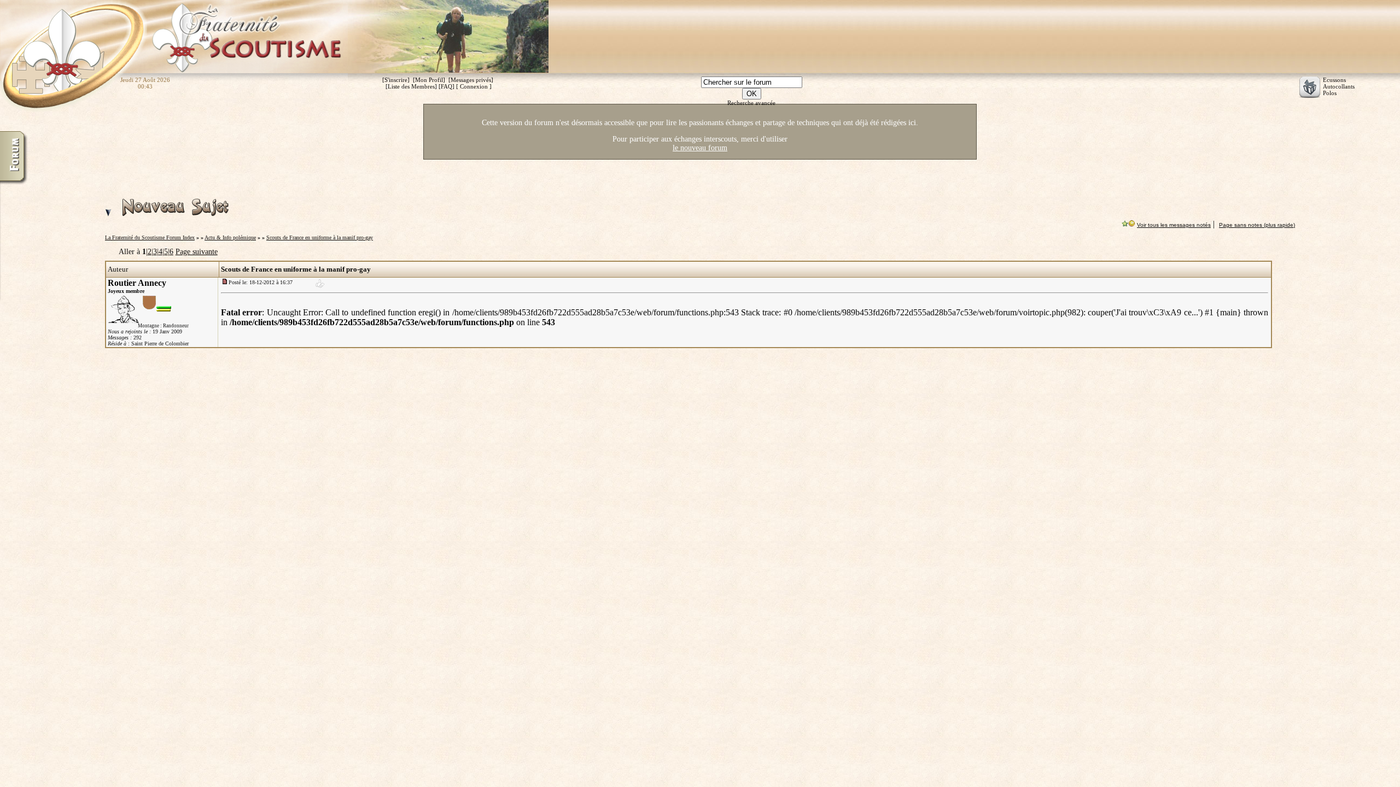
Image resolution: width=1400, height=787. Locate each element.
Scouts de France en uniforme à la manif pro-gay (319, 237)
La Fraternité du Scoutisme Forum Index (150, 237)
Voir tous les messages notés (1174, 225)
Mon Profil (429, 80)
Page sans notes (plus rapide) (1257, 225)
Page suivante (197, 252)
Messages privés (471, 80)
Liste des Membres (411, 86)
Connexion (474, 86)
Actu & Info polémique (230, 237)
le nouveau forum (700, 148)
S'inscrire (395, 80)
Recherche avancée (751, 102)
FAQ (446, 86)
